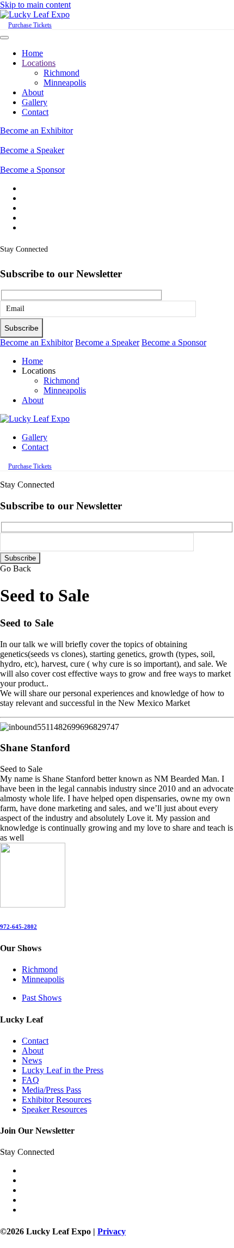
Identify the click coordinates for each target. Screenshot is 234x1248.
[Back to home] (35, 14)
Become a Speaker (32, 150)
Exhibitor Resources (56, 1099)
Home (32, 53)
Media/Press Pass (51, 1089)
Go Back (15, 568)
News (32, 1060)
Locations (39, 63)
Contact (35, 112)
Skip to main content (35, 4)
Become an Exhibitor (36, 130)
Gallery (34, 102)
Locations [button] (39, 370)
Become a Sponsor (32, 169)
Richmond (61, 72)
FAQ (30, 1080)
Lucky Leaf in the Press (62, 1070)
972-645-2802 (18, 926)
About (33, 92)
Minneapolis (65, 82)
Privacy (111, 1231)
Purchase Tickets (30, 25)
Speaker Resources (54, 1109)
